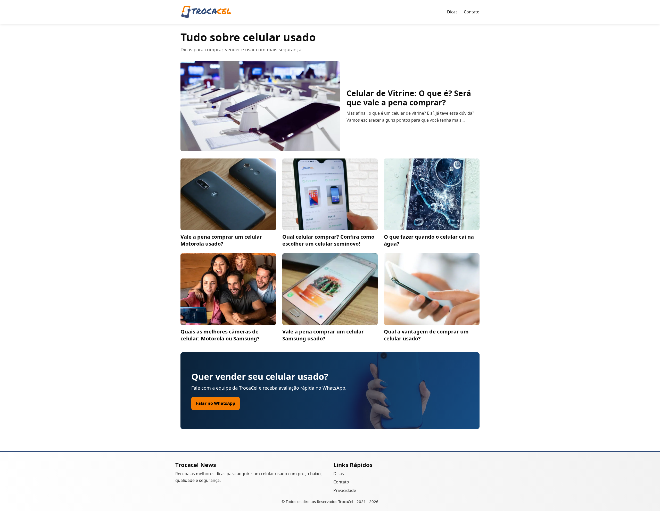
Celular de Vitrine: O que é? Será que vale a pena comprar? (408, 98)
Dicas (452, 12)
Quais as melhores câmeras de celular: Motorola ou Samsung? (220, 335)
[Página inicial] (206, 12)
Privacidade (344, 490)
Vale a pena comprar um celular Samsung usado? (323, 335)
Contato (472, 12)
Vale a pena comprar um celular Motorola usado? (221, 240)
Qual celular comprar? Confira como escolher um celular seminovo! (328, 240)
